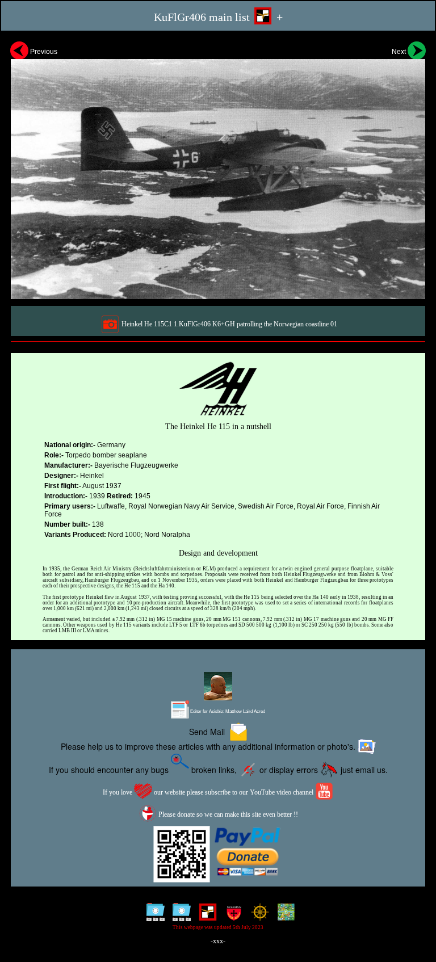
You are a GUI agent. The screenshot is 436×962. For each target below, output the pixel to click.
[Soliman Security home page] (231, 916)
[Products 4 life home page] (283, 916)
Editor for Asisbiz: (227, 711)
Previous (42, 52)
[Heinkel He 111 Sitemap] (179, 916)
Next (400, 52)
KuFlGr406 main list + (218, 17)
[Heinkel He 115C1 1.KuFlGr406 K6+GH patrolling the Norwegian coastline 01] (218, 168)
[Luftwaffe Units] (205, 916)
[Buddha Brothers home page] (257, 916)
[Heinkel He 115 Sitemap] (153, 916)
